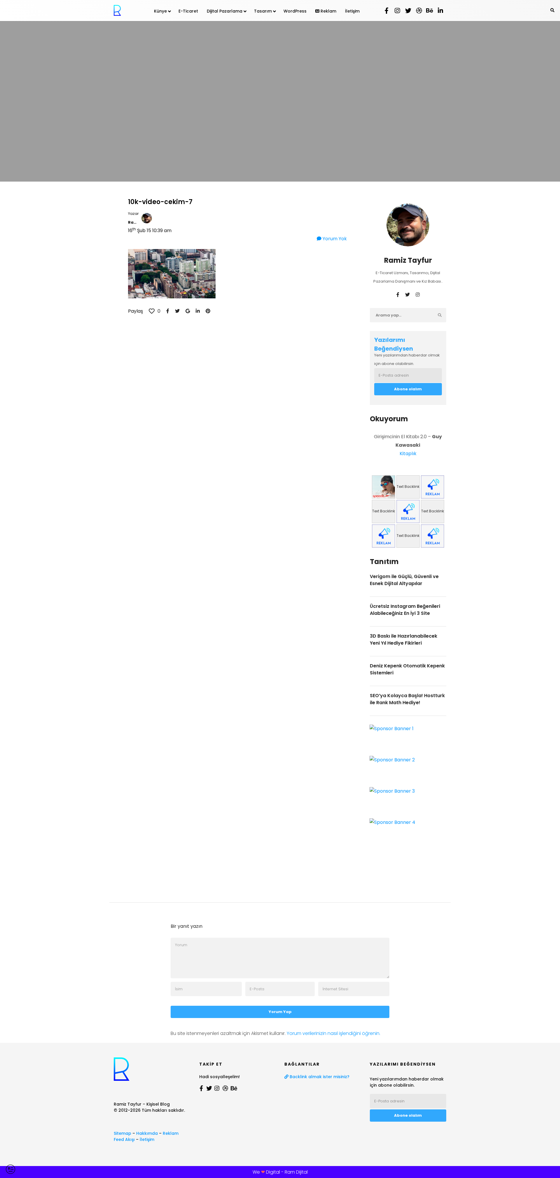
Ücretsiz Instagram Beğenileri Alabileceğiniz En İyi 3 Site (405, 610)
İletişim (352, 11)
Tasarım (263, 11)
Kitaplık (408, 453)
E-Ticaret (188, 11)
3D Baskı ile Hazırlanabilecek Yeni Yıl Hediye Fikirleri (403, 639)
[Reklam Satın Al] (432, 487)
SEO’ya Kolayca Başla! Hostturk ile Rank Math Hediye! (407, 699)
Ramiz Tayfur (133, 222)
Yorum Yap (280, 1012)
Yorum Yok (334, 238)
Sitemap (122, 1133)
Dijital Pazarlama (224, 11)
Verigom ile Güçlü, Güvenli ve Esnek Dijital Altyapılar (404, 580)
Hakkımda (147, 1133)
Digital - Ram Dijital (287, 1172)
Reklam (327, 11)
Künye (160, 11)
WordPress (295, 11)
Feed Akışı (124, 1139)
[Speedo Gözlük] (383, 487)
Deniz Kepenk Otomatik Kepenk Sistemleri (407, 669)
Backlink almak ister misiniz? (318, 1077)
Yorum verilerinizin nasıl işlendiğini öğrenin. (333, 1033)
